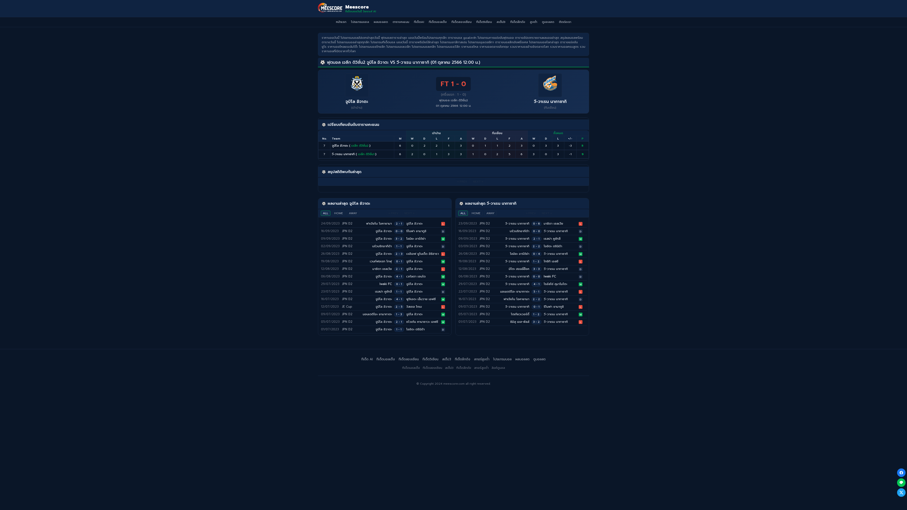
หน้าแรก (341, 22)
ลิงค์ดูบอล (498, 368)
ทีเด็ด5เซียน (484, 22)
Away (353, 213)
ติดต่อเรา (565, 22)
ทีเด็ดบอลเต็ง (438, 22)
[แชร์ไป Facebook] (901, 472)
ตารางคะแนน (401, 22)
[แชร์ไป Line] (901, 482)
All (325, 213)
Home (338, 213)
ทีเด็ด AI (367, 359)
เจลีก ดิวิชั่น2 (359, 145)
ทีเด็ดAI (419, 22)
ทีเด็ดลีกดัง (517, 22)
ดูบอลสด (548, 22)
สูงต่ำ (533, 22)
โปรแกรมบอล (360, 22)
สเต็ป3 (500, 22)
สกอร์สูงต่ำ (481, 359)
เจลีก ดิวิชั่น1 (366, 154)
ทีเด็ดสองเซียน (461, 22)
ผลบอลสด (381, 22)
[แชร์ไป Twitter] (901, 492)
